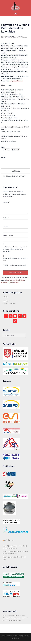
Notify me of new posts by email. (15, 265)
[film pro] (11, 594)
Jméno (6, 218)
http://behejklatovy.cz (16, 81)
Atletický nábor (16, 171)
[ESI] (11, 418)
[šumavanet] (13, 575)
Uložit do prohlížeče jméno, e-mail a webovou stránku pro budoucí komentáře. (15, 249)
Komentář (6, 202)
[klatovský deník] (11, 584)
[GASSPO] (11, 404)
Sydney (16, 638)
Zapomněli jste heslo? (10, 303)
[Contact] (15, 316)
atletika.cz (9, 540)
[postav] (11, 431)
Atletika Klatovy (9, 36)
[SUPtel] (11, 391)
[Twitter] (24, 316)
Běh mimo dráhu (6, 38)
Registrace (6, 301)
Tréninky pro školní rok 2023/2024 (14, 176)
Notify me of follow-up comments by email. (15, 260)
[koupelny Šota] (11, 456)
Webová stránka (8, 236)
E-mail (5, 227)
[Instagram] (15, 321)
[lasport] (11, 443)
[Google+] (20, 316)
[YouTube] (10, 316)
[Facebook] (6, 316)
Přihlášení (6, 297)
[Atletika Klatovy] (15, 6)
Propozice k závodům (20, 38)
